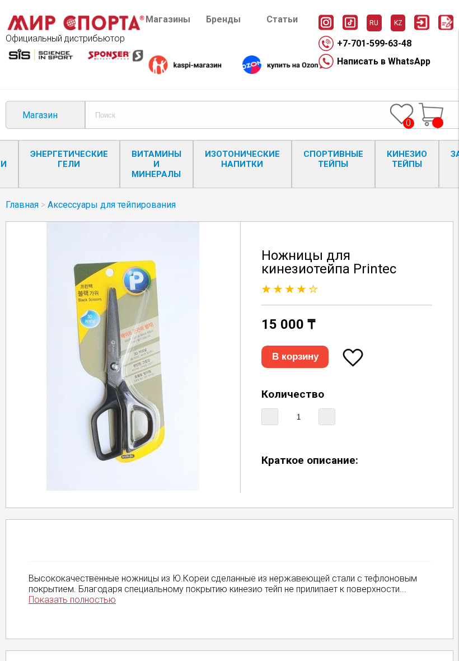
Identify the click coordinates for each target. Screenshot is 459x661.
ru (373, 23)
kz (398, 23)
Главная (22, 204)
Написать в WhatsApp (383, 61)
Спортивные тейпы (333, 159)
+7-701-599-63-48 (374, 43)
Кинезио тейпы (407, 159)
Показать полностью (72, 599)
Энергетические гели (69, 159)
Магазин (40, 115)
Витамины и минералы (156, 164)
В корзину (295, 356)
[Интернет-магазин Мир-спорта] (76, 27)
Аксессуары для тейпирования (112, 204)
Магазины (168, 19)
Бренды (223, 19)
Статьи (282, 19)
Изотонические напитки (242, 159)
